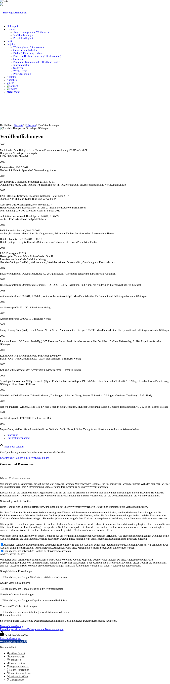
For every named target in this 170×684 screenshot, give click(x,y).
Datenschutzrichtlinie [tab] (11, 615)
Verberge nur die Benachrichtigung (45, 629)
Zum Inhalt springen (10, 638)
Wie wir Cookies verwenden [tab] (15, 478)
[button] (13, 641)
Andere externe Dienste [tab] (12, 554)
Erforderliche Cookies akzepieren (17, 457)
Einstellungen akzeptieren (13, 629)
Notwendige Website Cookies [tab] (15, 501)
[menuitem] (88, 26)
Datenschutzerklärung (11, 626)
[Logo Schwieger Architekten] (13, 12)
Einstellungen (42, 457)
